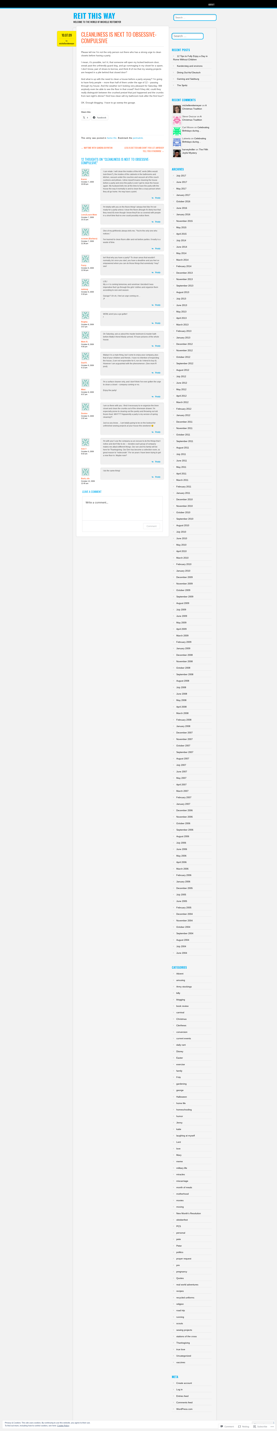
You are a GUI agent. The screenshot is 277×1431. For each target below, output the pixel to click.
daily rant (181, 1045)
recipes (180, 1291)
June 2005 (181, 901)
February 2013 (183, 331)
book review (182, 1006)
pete (178, 1239)
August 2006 (182, 836)
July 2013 (181, 298)
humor (179, 1116)
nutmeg (84, 289)
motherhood (182, 1194)
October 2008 (183, 668)
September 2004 (184, 933)
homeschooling (184, 1109)
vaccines (180, 1362)
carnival (180, 1012)
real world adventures (187, 1284)
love (178, 1148)
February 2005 (183, 907)
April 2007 (181, 784)
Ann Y (84, 449)
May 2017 (181, 188)
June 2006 (181, 849)
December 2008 (184, 655)
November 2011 (184, 428)
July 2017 (181, 175)
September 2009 (184, 596)
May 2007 (181, 778)
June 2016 (181, 208)
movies (180, 1200)
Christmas (181, 1019)
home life (112, 138)
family (179, 1071)
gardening (181, 1084)
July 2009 (181, 609)
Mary (178, 1155)
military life (181, 1168)
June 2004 (181, 953)
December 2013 (184, 273)
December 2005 (184, 888)
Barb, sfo (85, 478)
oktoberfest (182, 1220)
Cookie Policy (63, 1426)
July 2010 (181, 532)
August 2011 (182, 447)
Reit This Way (94, 15)
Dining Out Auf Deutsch (189, 72)
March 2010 (182, 557)
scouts (179, 1323)
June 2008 (181, 693)
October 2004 (183, 927)
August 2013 (182, 292)
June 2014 (181, 247)
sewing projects (184, 1330)
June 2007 (181, 771)
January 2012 (183, 415)
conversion (181, 1032)
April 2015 (181, 234)
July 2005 (181, 894)
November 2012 (184, 350)
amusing (180, 980)
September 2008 (184, 674)
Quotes (180, 1278)
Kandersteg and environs (189, 66)
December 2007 (184, 732)
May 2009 (181, 622)
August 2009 (182, 603)
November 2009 (184, 583)
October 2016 (183, 201)
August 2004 (182, 940)
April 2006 (181, 862)
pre (178, 1265)
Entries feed (182, 1396)
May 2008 (181, 700)
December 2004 (184, 914)
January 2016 (183, 214)
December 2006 (184, 810)
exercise (180, 1064)
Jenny (179, 1122)
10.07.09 (67, 35)
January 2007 (183, 804)
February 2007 (183, 797)
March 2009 (182, 635)
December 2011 (184, 421)
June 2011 (181, 460)
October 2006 (183, 823)
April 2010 (181, 551)
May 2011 (181, 467)
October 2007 (183, 745)
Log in (179, 1389)
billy (178, 993)
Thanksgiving (183, 1343)
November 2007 (184, 739)
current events (183, 1038)
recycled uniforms (185, 1297)
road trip (180, 1310)
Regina (84, 322)
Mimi (83, 389)
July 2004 (181, 946)
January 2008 (183, 726)
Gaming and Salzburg (188, 79)
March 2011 (182, 480)
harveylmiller (188, 149)
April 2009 (181, 629)
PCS (178, 1226)
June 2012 (181, 383)
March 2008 (182, 713)
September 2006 (184, 829)
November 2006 (184, 816)
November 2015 (184, 221)
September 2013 (184, 285)
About (211, 4)
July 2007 (181, 765)
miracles (180, 1174)
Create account (184, 1383)
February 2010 (183, 564)
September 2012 (184, 363)
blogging (180, 999)
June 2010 (181, 538)
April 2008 (181, 706)
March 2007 (182, 791)
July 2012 (181, 376)
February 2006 (183, 875)
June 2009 (181, 616)
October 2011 (183, 434)
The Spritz (182, 85)
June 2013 (181, 305)
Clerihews (181, 1025)
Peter (179, 1245)
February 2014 (183, 266)
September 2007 (184, 752)
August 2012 (182, 370)
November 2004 (184, 920)
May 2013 (181, 311)
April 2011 (181, 473)
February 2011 (183, 486)
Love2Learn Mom (89, 215)
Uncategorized (183, 1356)
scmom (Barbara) (89, 239)
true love (180, 1349)
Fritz (178, 1077)
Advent (179, 973)
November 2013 (184, 279)
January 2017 (183, 195)
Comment (152, 526)
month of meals (184, 1187)
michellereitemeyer (66, 43)
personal (180, 1232)
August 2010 (182, 525)
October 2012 (183, 357)
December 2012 (184, 344)
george (180, 1090)
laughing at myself (185, 1135)
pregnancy (181, 1271)
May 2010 (181, 545)
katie (178, 1129)
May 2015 (181, 227)
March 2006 (182, 868)
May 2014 (181, 253)
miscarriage (182, 1181)
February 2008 (183, 719)
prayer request (183, 1258)
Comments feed (184, 1402)
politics (179, 1252)
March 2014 (182, 260)
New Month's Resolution (188, 1213)
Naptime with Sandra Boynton (96, 147)
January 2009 (183, 648)
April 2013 (181, 318)
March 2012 (182, 402)
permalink (138, 138)
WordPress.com (184, 1409)
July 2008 (181, 687)
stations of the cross (186, 1336)
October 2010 (183, 512)
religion (180, 1304)
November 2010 (184, 506)
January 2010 (183, 570)
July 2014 (181, 240)
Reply (157, 198)
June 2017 (181, 182)
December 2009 (184, 577)
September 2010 (184, 519)
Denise (84, 413)
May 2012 (181, 389)
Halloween (181, 1097)
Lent (178, 1142)
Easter (179, 1058)
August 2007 (182, 758)
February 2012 (183, 409)
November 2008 (184, 661)
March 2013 (182, 324)
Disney (179, 1051)
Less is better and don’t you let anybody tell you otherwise (144, 149)
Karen (84, 179)
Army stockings (184, 986)
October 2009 (183, 590)
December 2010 (184, 499)
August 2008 (182, 680)
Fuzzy (83, 265)
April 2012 (181, 396)
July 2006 (181, 842)
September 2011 (184, 441)
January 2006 (183, 881)
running (180, 1317)
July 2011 (181, 454)
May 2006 (181, 855)
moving (180, 1207)
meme (179, 1161)
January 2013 (183, 337)
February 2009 (183, 642)
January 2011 (183, 493)
